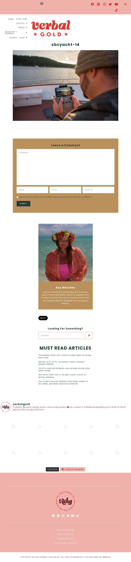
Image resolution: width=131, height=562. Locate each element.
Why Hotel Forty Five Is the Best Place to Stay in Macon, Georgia (62, 376)
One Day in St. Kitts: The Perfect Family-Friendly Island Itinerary (61, 363)
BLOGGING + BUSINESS (11, 33)
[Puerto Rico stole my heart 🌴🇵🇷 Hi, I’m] (91, 427)
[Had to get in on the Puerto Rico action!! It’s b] (65, 427)
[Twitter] (110, 4)
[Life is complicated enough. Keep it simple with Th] (117, 453)
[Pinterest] (98, 4)
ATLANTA (13, 37)
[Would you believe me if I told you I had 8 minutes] (91, 453)
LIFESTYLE (20, 23)
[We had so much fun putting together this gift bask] (117, 427)
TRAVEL (21, 27)
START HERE (21, 19)
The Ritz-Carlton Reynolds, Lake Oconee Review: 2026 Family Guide (64, 369)
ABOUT (43, 318)
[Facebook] (92, 4)
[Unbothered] (13, 453)
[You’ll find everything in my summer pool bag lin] (39, 427)
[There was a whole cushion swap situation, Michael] (13, 427)
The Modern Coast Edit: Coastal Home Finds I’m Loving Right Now (64, 356)
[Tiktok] (116, 10)
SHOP (22, 37)
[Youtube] (116, 4)
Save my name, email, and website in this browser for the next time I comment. (55, 197)
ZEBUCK (106, 557)
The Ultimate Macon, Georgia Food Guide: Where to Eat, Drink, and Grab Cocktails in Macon (63, 382)
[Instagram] (104, 4)
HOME (10, 19)
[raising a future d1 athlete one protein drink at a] (39, 453)
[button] (42, 3)
